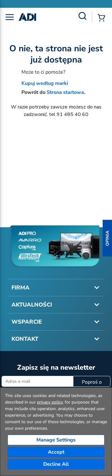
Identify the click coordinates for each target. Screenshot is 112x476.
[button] (107, 238)
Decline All (56, 464)
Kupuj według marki (44, 83)
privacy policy (50, 402)
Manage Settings (56, 440)
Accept (56, 452)
